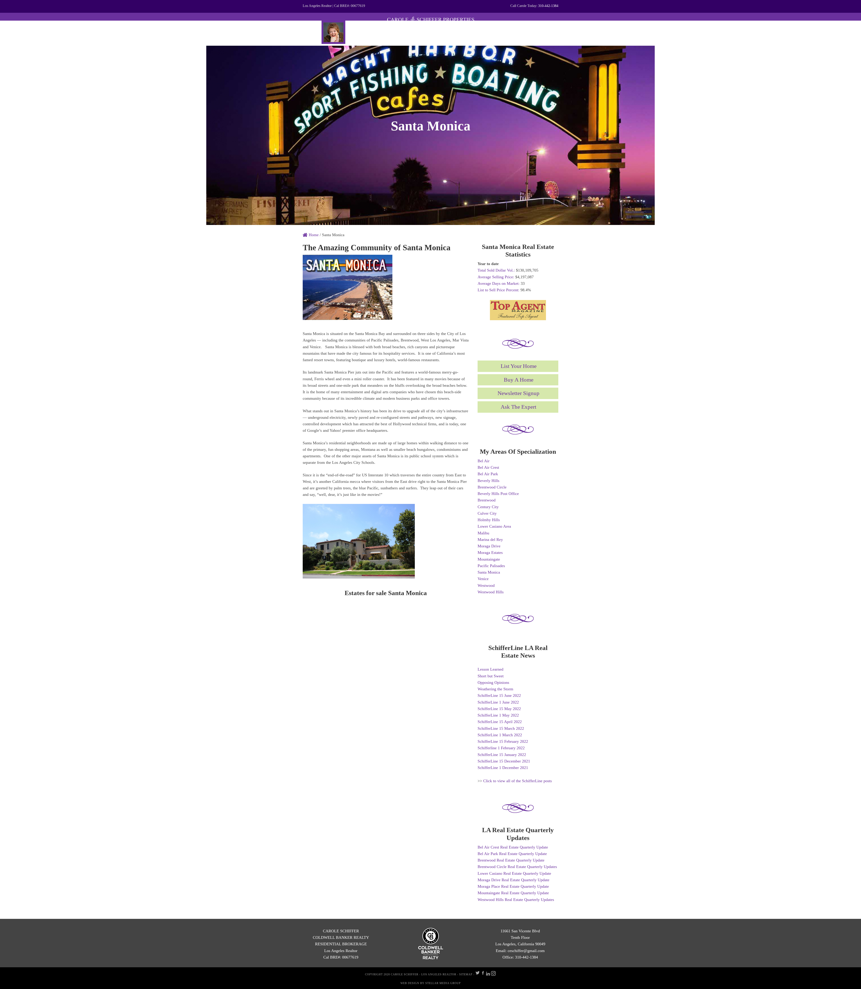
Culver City (487, 513)
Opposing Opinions (493, 682)
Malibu (483, 533)
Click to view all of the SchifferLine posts (517, 781)
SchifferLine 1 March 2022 (500, 735)
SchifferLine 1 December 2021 (503, 767)
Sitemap (465, 974)
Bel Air (483, 461)
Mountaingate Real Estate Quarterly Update (513, 893)
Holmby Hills (489, 520)
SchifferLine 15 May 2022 (499, 708)
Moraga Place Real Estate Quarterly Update (513, 886)
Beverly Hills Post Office (498, 493)
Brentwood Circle (492, 487)
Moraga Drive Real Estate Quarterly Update (513, 880)
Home (313, 235)
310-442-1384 (548, 6)
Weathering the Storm (495, 689)
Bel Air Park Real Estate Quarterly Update (512, 853)
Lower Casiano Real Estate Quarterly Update (514, 873)
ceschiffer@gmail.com (526, 950)
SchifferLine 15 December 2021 (504, 761)
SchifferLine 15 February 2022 (503, 741)
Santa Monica (489, 572)
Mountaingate (489, 559)
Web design (409, 983)
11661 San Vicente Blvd (520, 931)
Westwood (486, 585)
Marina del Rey (490, 539)
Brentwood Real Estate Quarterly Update (511, 860)
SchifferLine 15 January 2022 (502, 754)
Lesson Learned (490, 669)
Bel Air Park (488, 474)
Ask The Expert (518, 407)
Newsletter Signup (518, 393)
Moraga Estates (490, 552)
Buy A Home (518, 380)
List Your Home (519, 366)
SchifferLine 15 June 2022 (499, 695)
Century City (488, 507)
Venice (483, 579)
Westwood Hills (491, 592)
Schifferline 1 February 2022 (501, 748)
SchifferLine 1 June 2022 (498, 702)
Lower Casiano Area (494, 526)
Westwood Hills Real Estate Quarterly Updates (516, 899)
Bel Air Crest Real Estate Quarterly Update (513, 847)
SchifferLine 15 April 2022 (500, 721)
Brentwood (487, 500)
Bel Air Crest (488, 467)
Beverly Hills (488, 480)
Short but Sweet (491, 676)
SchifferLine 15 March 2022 (501, 728)
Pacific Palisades (491, 566)
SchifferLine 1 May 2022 (498, 715)
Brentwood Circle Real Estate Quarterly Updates (517, 866)
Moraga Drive (489, 546)
